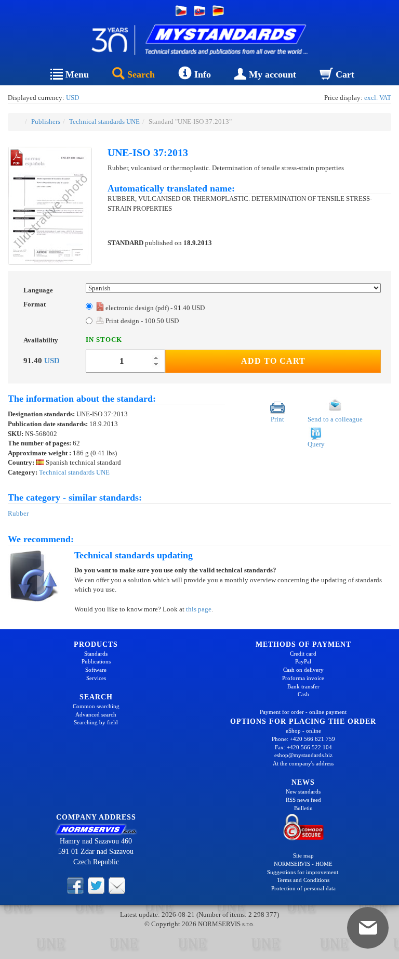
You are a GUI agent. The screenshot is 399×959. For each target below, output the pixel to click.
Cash (303, 694)
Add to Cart (273, 360)
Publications (96, 661)
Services (96, 678)
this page (198, 609)
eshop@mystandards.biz (303, 755)
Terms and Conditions (303, 880)
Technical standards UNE (104, 121)
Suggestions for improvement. (303, 872)
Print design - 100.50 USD (141, 321)
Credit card (303, 653)
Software (96, 670)
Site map (303, 855)
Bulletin (303, 808)
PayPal (303, 661)
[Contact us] (117, 884)
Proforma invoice (303, 678)
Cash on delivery (303, 670)
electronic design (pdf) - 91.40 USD (154, 308)
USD (72, 97)
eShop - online (303, 730)
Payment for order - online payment (303, 712)
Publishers (45, 121)
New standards (303, 791)
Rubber (18, 513)
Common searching (96, 706)
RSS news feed (303, 800)
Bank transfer (303, 686)
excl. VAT (377, 97)
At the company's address (303, 763)
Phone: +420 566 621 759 (303, 739)
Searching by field (96, 722)
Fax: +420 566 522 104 (303, 747)
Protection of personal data (303, 888)
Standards (96, 653)
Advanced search (95, 714)
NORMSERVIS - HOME (303, 864)
